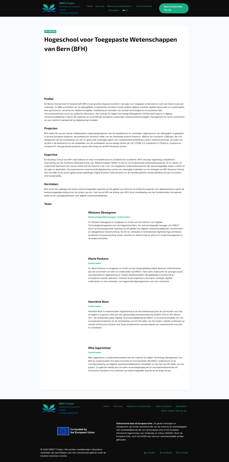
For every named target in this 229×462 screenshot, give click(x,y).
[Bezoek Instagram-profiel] (64, 70)
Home (90, 6)
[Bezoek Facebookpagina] (52, 70)
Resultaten (114, 10)
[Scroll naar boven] (224, 453)
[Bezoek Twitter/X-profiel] (58, 70)
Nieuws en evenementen (139, 406)
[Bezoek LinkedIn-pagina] (71, 70)
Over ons (100, 6)
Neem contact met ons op (173, 8)
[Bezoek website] (46, 70)
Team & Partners (144, 6)
